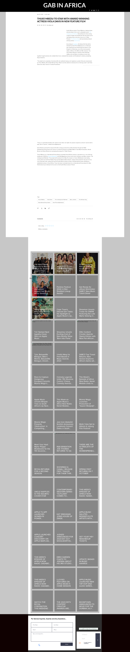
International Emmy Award (44, 202)
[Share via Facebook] (38, 208)
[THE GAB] (62, 11)
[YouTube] (94, 10)
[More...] (67, 11)
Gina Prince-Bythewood (58, 202)
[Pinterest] (96, 10)
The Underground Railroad (61, 199)
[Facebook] (90, 10)
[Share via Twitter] (41, 208)
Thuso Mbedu (41, 199)
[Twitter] (92, 10)
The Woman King (83, 199)
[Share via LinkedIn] (45, 208)
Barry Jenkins (73, 199)
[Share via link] (49, 208)
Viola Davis (49, 199)
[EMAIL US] (64, 11)
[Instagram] (98, 10)
